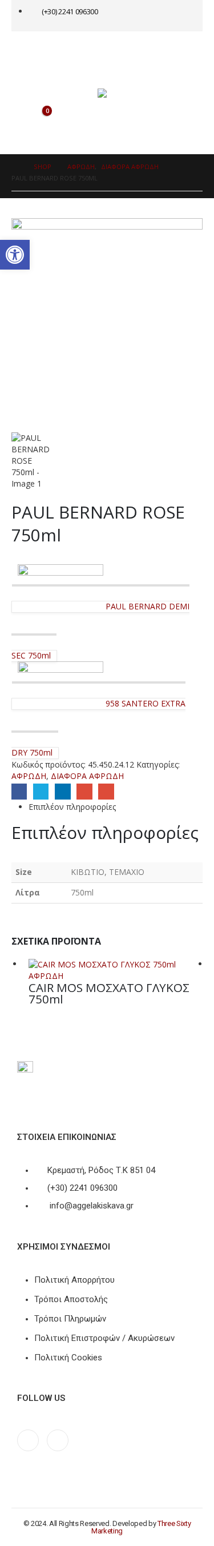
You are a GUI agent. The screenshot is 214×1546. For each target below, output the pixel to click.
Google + (84, 791)
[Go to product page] (116, 964)
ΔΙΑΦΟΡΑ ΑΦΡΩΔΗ (87, 775)
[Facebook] (28, 1440)
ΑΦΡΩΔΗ (28, 775)
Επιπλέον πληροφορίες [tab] (72, 806)
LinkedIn (62, 791)
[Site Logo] (120, 93)
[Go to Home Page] (14, 166)
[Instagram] (57, 1440)
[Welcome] (164, 15)
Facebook (19, 791)
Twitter (41, 791)
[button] (15, 255)
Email (106, 791)
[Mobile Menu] (35, 51)
